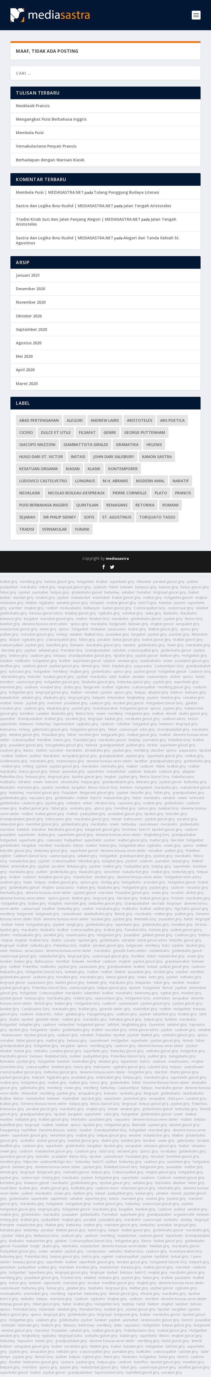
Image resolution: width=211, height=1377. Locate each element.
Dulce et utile (56, 432)
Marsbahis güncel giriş (65, 829)
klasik (94, 468)
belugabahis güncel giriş (64, 745)
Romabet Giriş (90, 1309)
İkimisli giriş (123, 913)
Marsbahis (189, 613)
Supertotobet (63, 724)
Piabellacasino (183, 776)
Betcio (28, 750)
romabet (91, 692)
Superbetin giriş (40, 1272)
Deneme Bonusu (52, 1130)
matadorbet (80, 597)
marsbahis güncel (112, 740)
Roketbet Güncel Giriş (121, 1167)
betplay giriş (161, 866)
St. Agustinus (116, 517)
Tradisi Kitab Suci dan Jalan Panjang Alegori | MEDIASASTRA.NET (78, 219)
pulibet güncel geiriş (186, 929)
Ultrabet (24, 782)
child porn (176, 1098)
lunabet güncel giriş (59, 676)
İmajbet (110, 776)
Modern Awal (150, 480)
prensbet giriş (154, 882)
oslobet (182, 971)
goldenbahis (101, 671)
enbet (87, 803)
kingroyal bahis (70, 1335)
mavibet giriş (191, 993)
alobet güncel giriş (51, 1140)
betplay (134, 740)
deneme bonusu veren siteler (45, 624)
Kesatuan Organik (38, 468)
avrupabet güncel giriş (79, 755)
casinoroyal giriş (180, 608)
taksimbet (92, 993)
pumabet (162, 861)
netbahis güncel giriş (162, 1051)
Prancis (183, 492)
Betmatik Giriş (145, 919)
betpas (140, 692)
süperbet (75, 1293)
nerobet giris (89, 734)
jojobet (24, 592)
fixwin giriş (175, 645)
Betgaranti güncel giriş (97, 792)
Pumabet (144, 592)
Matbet (31, 602)
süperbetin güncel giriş (97, 1262)
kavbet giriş (114, 718)
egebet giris (169, 993)
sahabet (128, 592)
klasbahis (170, 613)
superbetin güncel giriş (177, 745)
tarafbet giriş (10, 666)
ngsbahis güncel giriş (129, 1067)
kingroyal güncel (12, 982)
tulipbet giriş (122, 666)
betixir (19, 703)
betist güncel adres (152, 940)
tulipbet (109, 660)
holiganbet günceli (178, 597)
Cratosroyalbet (64, 861)
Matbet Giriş (93, 634)
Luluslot (70, 940)
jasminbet (7, 1267)
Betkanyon (92, 608)
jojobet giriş (173, 618)
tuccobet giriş (115, 1029)
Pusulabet (69, 792)
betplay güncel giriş (15, 1304)
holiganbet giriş (45, 660)
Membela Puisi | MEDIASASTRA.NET (50, 192)
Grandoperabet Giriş (185, 1251)
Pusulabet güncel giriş (132, 892)
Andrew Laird (105, 420)
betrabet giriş (10, 1230)
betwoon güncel (36, 1183)
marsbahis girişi (21, 871)
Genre (110, 432)
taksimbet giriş (164, 1014)
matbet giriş (159, 840)
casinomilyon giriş (109, 998)
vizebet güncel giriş (108, 1203)
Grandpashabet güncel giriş (90, 655)
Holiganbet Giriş (137, 998)
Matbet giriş (81, 898)
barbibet (161, 1256)
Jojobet (152, 697)
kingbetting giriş (134, 1024)
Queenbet (157, 1024)
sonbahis (27, 1140)
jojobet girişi (22, 1356)
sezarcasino (34, 950)
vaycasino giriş (40, 798)
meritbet (45, 845)
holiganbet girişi (117, 1125)
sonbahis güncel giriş (178, 1035)
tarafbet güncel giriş (193, 1367)
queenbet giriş (73, 771)
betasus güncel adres (46, 613)
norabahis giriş (76, 1346)
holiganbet (85, 581)
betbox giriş (18, 655)
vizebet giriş (155, 1198)
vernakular (54, 529)
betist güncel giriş (126, 639)
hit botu (201, 924)
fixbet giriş (47, 587)
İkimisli (167, 987)
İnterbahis (79, 1119)
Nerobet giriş (12, 650)
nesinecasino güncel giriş (160, 1320)
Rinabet (15, 1362)
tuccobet (56, 750)
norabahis (168, 1151)
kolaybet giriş (112, 861)
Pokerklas (30, 966)
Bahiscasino (44, 961)
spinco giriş (79, 624)
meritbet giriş (10, 1161)
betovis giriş (168, 587)
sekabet (202, 608)
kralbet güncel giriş (188, 639)
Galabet (6, 660)
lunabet (6, 961)
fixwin (27, 882)
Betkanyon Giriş (46, 1235)
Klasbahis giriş (55, 697)
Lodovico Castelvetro (43, 480)
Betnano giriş (146, 782)
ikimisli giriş (90, 666)
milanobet (66, 1024)
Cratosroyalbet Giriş (149, 608)
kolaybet (97, 602)
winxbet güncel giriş (24, 734)
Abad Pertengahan (39, 420)
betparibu (143, 982)
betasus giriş (35, 776)
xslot (112, 676)
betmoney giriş (146, 993)
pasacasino (117, 629)
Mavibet (179, 1183)
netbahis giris (40, 945)
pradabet (59, 1156)
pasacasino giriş (92, 966)
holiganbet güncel (172, 671)
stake (118, 1325)
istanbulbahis (150, 660)
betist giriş (167, 1356)
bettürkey (16, 792)
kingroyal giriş (79, 697)
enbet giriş (48, 629)
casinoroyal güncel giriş (18, 956)
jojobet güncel (146, 655)
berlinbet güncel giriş (182, 1156)
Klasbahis (7, 787)
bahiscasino (133, 819)
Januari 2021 (28, 275)
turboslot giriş (20, 671)
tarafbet (141, 761)
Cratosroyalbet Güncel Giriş (90, 1241)
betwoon (27, 724)
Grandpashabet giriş (173, 729)
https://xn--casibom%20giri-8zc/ (48, 1161)
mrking (61, 634)
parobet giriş (179, 634)
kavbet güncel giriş (116, 608)
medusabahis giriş (27, 935)
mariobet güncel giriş (56, 618)
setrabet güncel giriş (72, 602)
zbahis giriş (72, 687)
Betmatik (139, 1125)
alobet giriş (195, 892)
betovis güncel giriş (59, 581)
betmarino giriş (12, 1109)
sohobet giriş (132, 613)
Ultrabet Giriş (105, 803)
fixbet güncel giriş (29, 1040)
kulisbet (171, 1019)
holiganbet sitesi (132, 845)
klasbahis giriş (62, 713)
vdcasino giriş (197, 887)
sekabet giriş (48, 650)
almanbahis (70, 782)
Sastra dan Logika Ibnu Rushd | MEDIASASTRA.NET (64, 205)
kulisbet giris (131, 1140)
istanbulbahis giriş (98, 913)
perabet (104, 639)
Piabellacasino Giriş (139, 1330)
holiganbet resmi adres (183, 877)
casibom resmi (106, 1188)
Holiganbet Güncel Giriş (164, 703)
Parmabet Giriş (24, 1309)
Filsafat (87, 432)
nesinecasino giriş (70, 761)
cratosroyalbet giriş (61, 639)
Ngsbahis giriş (58, 1077)
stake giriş (153, 613)
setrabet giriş (127, 1151)
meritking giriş (31, 581)
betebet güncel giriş (83, 1140)
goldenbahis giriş (13, 613)
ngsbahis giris (32, 639)
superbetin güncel (87, 660)
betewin (126, 587)
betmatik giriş (28, 1325)
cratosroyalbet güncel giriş (20, 1072)
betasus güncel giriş (28, 1262)
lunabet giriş (45, 597)
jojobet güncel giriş (64, 666)
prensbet (164, 1225)
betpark (99, 697)
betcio (193, 718)
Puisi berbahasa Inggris (43, 505)
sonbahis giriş (80, 808)
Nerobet (177, 840)
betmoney (86, 1325)
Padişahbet (73, 840)
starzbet (157, 750)
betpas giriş (60, 592)
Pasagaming (9, 1130)
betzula (91, 745)
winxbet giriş (127, 660)
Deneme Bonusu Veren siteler (166, 1082)
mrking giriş (51, 1177)
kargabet (31, 618)
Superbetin (174, 1235)
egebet (5, 856)
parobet (15, 608)
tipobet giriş (123, 655)
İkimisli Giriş (44, 1356)
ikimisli (171, 713)
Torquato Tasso (157, 517)
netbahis (41, 1051)
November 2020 (31, 302)
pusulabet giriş (117, 634)
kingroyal (95, 718)
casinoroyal (128, 729)
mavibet (6, 1119)
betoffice (141, 1362)
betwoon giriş (146, 587)
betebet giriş (10, 624)
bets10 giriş (147, 602)
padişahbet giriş (93, 813)
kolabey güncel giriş (80, 613)
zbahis (5, 935)
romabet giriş (10, 708)
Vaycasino (25, 1341)
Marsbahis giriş (13, 676)
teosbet (149, 1140)
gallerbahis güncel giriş (50, 729)
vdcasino (198, 1145)
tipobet (205, 750)
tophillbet (29, 1130)
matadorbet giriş (117, 798)
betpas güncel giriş (112, 987)
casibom (100, 587)
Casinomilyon (128, 1087)
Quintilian (87, 505)
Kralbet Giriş (39, 940)
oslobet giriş (188, 1351)
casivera (67, 1362)
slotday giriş (110, 882)
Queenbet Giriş (12, 1067)
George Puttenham (144, 432)
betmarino (8, 729)
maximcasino (178, 1061)
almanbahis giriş (97, 750)
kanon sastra (157, 456)
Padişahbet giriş (136, 866)
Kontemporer (123, 468)
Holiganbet (143, 787)
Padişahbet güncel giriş (18, 1251)
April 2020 (25, 369)
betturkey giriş (195, 782)
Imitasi (78, 456)
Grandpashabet (97, 650)
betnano (51, 782)
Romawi (170, 505)
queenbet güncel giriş (17, 1156)
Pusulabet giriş (53, 734)
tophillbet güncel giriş (142, 1372)
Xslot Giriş (107, 1151)
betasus (60, 655)
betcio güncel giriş (195, 587)
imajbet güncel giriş (161, 1172)
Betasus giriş (77, 866)
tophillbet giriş (11, 1125)
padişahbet (9, 587)
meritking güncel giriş (174, 687)
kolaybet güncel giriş (55, 877)
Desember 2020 (30, 288)
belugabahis (131, 882)
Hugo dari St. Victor (41, 456)
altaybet (188, 771)
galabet (191, 703)
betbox (204, 935)
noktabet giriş (26, 1119)
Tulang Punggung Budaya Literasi (126, 192)
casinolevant (148, 824)
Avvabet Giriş (50, 687)
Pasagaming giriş (100, 1014)
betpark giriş (199, 1262)
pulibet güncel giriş (174, 966)
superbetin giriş (122, 581)
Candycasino (96, 1251)
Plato (161, 492)
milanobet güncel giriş (138, 1188)
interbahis (163, 1183)
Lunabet (42, 713)
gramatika (127, 444)
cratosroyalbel (11, 645)
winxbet (129, 645)
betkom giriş (170, 655)
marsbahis (28, 587)
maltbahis (22, 660)
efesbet (6, 1051)
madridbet (70, 1098)
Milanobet (29, 1093)
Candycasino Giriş (36, 1009)
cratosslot (54, 840)
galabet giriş (75, 1014)
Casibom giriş (185, 935)
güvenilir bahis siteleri (130, 950)
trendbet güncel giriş (118, 1283)
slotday (186, 1219)
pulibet (192, 581)
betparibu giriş (11, 971)
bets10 (95, 798)
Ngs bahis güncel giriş (191, 908)
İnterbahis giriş (11, 892)
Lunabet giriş (196, 1098)
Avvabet (193, 982)
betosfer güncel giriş (16, 850)
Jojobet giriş (122, 919)
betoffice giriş (57, 645)
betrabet (39, 829)
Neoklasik (29, 492)
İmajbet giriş (146, 1283)
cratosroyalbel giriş (143, 650)
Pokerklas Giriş (11, 776)
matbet (157, 713)
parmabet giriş (154, 740)
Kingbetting (31, 1335)
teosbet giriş (101, 919)
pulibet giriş (9, 634)
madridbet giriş (145, 1009)
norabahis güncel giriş (142, 718)
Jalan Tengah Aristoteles (147, 205)
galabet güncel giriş (157, 935)
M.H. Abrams (115, 480)
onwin (168, 660)
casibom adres (173, 718)
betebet (165, 602)
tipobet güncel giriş (87, 776)
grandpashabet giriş (165, 761)
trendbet (7, 682)
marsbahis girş (166, 787)
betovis (196, 1304)
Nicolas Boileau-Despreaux (76, 492)
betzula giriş (158, 929)
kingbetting (136, 697)
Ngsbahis (46, 602)
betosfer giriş (141, 792)
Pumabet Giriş (136, 929)
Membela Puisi (30, 132)
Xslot (106, 666)
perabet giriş (76, 718)
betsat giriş (108, 845)
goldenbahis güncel (86, 592)
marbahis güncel (76, 1172)
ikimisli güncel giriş (123, 1293)
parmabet (40, 592)
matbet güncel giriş (142, 734)
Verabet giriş (104, 877)
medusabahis (70, 608)
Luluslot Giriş (158, 1067)
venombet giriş (61, 1135)
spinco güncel (59, 898)
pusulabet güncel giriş (192, 660)
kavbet (5, 597)
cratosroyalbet (143, 687)
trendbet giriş (124, 808)
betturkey (111, 592)
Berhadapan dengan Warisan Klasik (50, 159)
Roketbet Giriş (179, 740)
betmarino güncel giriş (40, 1362)
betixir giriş (44, 1341)
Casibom (164, 1177)
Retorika (144, 505)
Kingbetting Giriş (156, 834)
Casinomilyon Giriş (169, 666)
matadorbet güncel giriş (18, 629)
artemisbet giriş (23, 866)
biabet (193, 592)
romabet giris (193, 697)
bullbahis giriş (82, 1188)
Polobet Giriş (71, 1277)
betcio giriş (62, 740)
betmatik (8, 1325)
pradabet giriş (82, 1077)
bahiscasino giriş (59, 819)
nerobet (177, 892)
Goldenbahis (159, 950)
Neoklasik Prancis (32, 105)
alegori (75, 420)
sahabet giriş (142, 1183)
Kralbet (101, 581)
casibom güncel (35, 666)
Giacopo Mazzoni (37, 444)
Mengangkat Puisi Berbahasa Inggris (51, 119)
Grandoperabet (105, 708)
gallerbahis (185, 1140)
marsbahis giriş (198, 645)
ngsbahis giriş (109, 613)
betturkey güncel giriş (134, 682)
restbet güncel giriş (121, 602)
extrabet (86, 1035)
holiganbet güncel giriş (61, 682)
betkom (177, 692)
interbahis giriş (112, 766)
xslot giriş (147, 729)
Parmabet (110, 1214)
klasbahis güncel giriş (98, 682)
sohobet (119, 650)
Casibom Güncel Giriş (30, 856)
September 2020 (31, 329)
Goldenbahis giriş (13, 761)
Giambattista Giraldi (85, 444)
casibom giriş (40, 655)
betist (200, 676)
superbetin (26, 834)
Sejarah (27, 517)
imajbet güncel (162, 624)
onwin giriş (8, 808)
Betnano (77, 645)
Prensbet (7, 1225)
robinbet (123, 724)
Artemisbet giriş (108, 1077)
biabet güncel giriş (126, 597)
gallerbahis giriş (32, 1087)
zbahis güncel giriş (193, 713)
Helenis (154, 444)
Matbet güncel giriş (163, 629)
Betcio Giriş (194, 618)
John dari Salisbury (113, 456)
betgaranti (118, 624)
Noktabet (98, 629)
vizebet (87, 908)
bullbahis (144, 1351)
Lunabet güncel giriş (65, 1051)
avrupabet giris (42, 1351)
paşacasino (143, 666)
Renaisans (116, 505)
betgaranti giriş (113, 734)
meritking (60, 671)
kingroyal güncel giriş (74, 587)
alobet (175, 676)
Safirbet (113, 1024)
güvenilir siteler (47, 1019)
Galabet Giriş (168, 808)
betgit (35, 1246)
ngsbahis (123, 687)
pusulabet (8, 834)
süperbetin (8, 724)
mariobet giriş (11, 687)
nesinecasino (12, 1035)
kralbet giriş (54, 718)
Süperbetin (129, 1061)
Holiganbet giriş (194, 655)
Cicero (26, 432)
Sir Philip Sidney (59, 517)
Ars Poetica (172, 420)
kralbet (64, 660)
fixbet (113, 587)
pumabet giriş (123, 1351)
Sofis (89, 517)
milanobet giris (11, 824)
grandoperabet (177, 961)
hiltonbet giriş (89, 861)
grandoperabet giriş (135, 856)
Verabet (203, 1140)
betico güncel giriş (14, 1314)
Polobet (177, 898)
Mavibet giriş (145, 1209)
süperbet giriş (96, 1198)
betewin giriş (138, 624)
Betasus (69, 1325)
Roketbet (193, 850)
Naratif (181, 480)
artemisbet (101, 597)
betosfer (34, 676)
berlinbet (129, 829)
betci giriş (156, 977)
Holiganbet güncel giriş (18, 1209)
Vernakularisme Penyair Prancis (46, 146)
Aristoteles (139, 420)
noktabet (73, 803)
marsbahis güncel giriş (103, 645)
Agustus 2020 (28, 342)
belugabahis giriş (182, 1056)
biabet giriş (9, 581)
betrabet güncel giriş (125, 1019)
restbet (51, 608)
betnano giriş (195, 692)
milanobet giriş (11, 602)
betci (166, 945)
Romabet (7, 1061)
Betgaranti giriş (49, 1172)
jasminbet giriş (135, 1098)
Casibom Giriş (200, 671)
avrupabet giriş (187, 624)
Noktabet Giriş (56, 1056)
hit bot (152, 745)
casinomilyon (157, 676)
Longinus (85, 480)
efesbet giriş (150, 1293)
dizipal (14, 639)
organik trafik (184, 1214)
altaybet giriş (158, 692)
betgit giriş (75, 924)
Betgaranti (92, 687)
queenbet (7, 718)
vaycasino (122, 1119)
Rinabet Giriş (99, 618)
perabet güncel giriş (168, 581)
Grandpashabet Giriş (110, 1130)
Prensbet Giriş (72, 650)
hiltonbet (144, 581)
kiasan (73, 468)
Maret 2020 (27, 383)
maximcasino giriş (80, 935)
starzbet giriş (23, 597)
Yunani (82, 529)
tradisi (26, 529)
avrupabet (180, 998)
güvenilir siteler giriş (115, 1009)
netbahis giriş (190, 977)
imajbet (201, 597)
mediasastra (117, 558)
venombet (112, 871)
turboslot (197, 798)
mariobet (54, 703)
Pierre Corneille (130, 492)
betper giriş (23, 961)
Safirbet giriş (175, 1346)
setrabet (128, 940)
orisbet (14, 877)
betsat (55, 771)
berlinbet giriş (11, 1183)
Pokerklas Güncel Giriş (49, 987)
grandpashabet (112, 745)
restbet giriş (152, 597)
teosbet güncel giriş (132, 1262)
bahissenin (102, 1067)
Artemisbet (116, 697)
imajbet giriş (34, 608)
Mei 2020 (24, 356)
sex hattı (158, 903)
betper (114, 1230)
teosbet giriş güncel (128, 703)
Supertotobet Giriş (109, 1372)
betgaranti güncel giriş (102, 829)
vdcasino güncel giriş (160, 1145)
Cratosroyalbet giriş (127, 1172)
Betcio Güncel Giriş (154, 776)
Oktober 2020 (29, 315)
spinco (64, 629)
